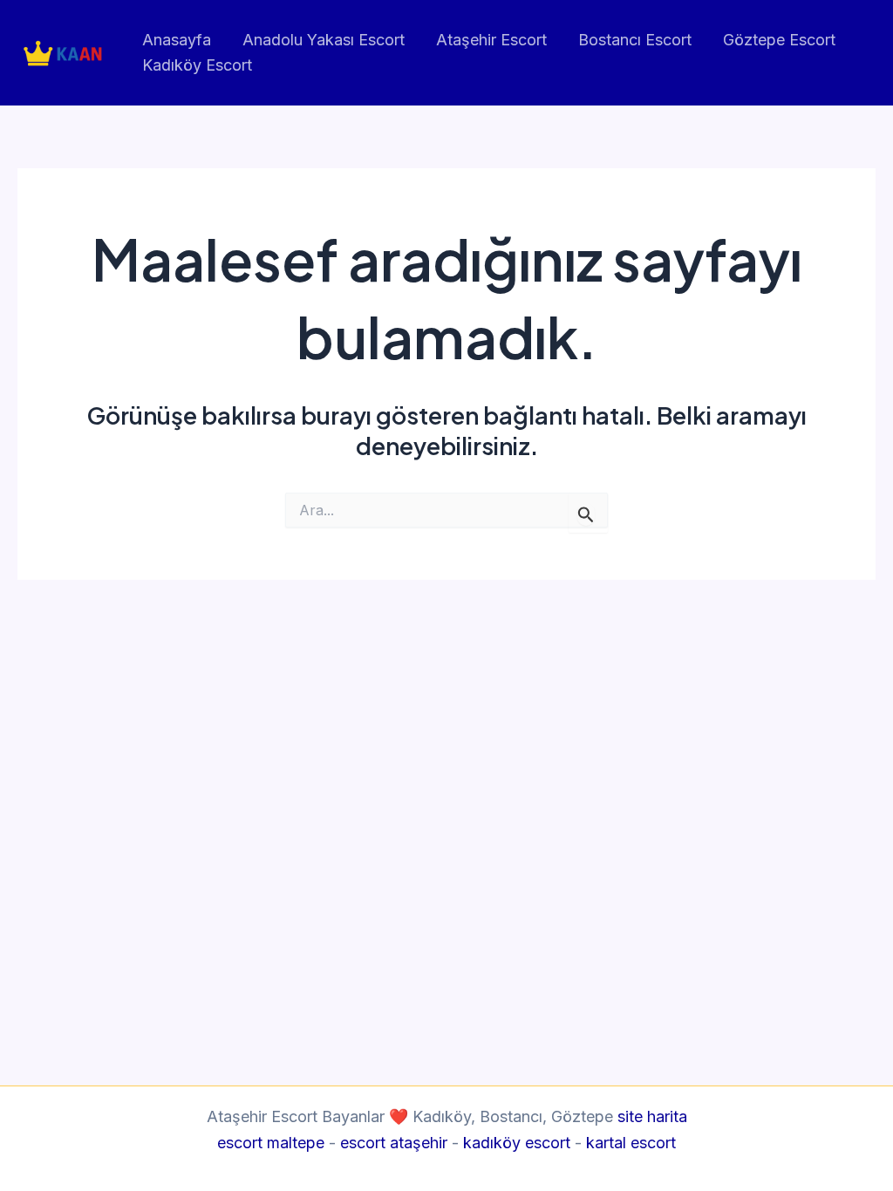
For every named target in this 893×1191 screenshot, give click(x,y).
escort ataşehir (393, 1142)
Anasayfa (176, 40)
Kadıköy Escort (197, 65)
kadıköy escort (516, 1142)
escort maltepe (270, 1142)
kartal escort (631, 1142)
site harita (652, 1116)
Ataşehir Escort (491, 40)
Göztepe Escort (779, 40)
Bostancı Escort (635, 40)
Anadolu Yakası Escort (323, 40)
